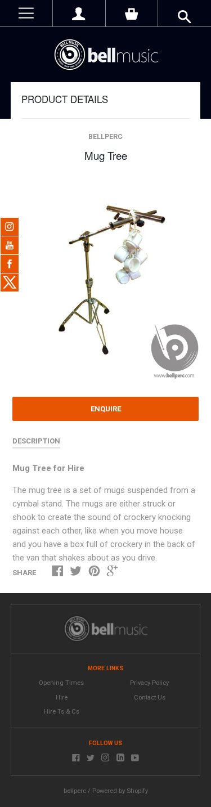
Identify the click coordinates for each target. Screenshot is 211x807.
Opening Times (61, 683)
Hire (62, 697)
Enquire (106, 409)
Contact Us (149, 697)
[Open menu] (26, 13)
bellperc (105, 137)
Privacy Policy (149, 683)
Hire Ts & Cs (61, 711)
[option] (105, 280)
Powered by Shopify (120, 791)
